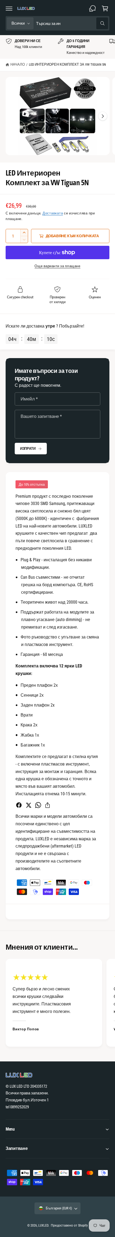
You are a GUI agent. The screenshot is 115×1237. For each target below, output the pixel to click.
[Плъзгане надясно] (102, 116)
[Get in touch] (92, 8)
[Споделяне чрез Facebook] (19, 805)
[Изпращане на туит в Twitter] (28, 805)
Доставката (53, 213)
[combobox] (72, 23)
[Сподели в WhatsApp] (38, 805)
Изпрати (28, 449)
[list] (57, 47)
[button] (9, 8)
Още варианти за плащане (57, 266)
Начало (17, 64)
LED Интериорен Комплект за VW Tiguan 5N (67, 64)
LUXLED (43, 1225)
